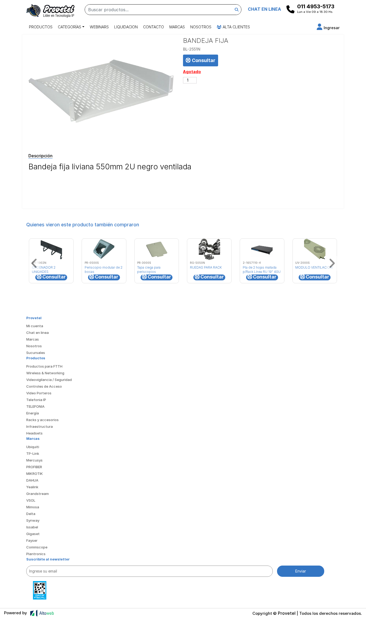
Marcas (177, 27)
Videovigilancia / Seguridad (49, 379)
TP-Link (32, 453)
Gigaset (33, 534)
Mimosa (32, 507)
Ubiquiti (32, 447)
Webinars (99, 27)
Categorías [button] (69, 27)
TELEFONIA (35, 406)
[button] (328, 27)
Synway (32, 520)
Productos (41, 27)
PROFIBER (34, 467)
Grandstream (37, 493)
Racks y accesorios (42, 420)
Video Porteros (38, 393)
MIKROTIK (34, 473)
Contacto (153, 27)
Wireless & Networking (45, 373)
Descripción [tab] (40, 155)
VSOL (30, 500)
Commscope (36, 547)
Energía (32, 413)
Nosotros (200, 27)
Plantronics (36, 554)
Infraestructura (39, 426)
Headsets (34, 433)
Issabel (32, 527)
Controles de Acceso (44, 386)
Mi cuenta (34, 326)
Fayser (32, 540)
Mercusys (34, 460)
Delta (30, 514)
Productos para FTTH (44, 366)
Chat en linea (37, 332)
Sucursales (35, 352)
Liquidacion (126, 27)
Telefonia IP (36, 400)
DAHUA (32, 480)
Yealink (32, 487)
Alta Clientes (236, 27)
